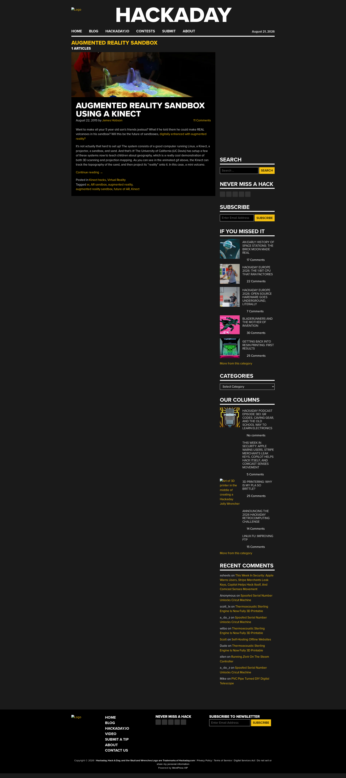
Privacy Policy (204, 760)
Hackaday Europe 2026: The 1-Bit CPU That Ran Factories (257, 270)
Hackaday (173, 15)
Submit (169, 31)
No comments (255, 435)
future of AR (122, 189)
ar (88, 184)
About (189, 31)
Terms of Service (223, 760)
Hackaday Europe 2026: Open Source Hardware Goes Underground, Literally (257, 297)
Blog (93, 31)
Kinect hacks (97, 180)
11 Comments (202, 120)
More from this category (236, 363)
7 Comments (255, 311)
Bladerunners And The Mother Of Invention (257, 322)
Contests (145, 31)
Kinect (135, 189)
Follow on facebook (222, 194)
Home (76, 31)
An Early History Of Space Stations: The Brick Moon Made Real (258, 247)
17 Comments (255, 260)
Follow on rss (241, 194)
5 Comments (255, 474)
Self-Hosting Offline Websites (251, 639)
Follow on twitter (229, 194)
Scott (223, 639)
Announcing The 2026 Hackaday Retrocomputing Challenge (256, 516)
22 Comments (256, 281)
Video (110, 734)
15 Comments (255, 547)
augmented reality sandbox (94, 189)
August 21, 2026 (263, 31)
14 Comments (255, 529)
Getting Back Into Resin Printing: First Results (258, 345)
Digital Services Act (244, 760)
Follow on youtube (235, 194)
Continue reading (89, 172)
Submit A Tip (117, 739)
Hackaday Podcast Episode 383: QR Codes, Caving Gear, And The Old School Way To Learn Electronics (258, 419)
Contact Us (116, 750)
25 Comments (256, 356)
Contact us (247, 194)
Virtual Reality (116, 180)
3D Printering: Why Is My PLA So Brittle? (257, 485)
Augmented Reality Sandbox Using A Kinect (140, 110)
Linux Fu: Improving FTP (257, 538)
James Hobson (112, 120)
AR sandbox (99, 184)
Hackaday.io (117, 31)
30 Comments (255, 333)
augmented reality (120, 184)
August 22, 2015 (86, 120)
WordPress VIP (180, 767)
